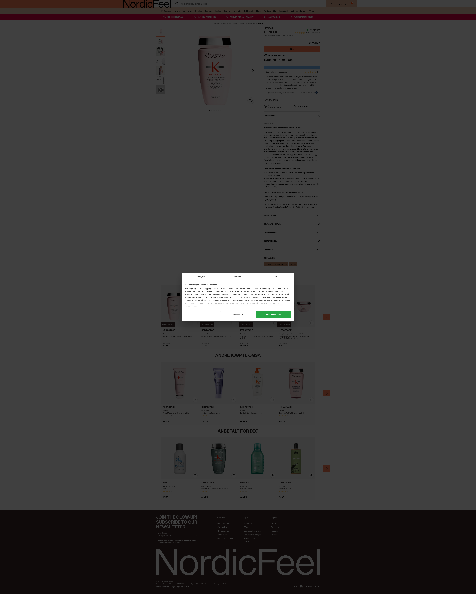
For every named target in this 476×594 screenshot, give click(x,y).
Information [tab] (238, 276)
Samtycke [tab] (201, 276)
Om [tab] (275, 276)
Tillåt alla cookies (273, 314)
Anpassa (236, 314)
